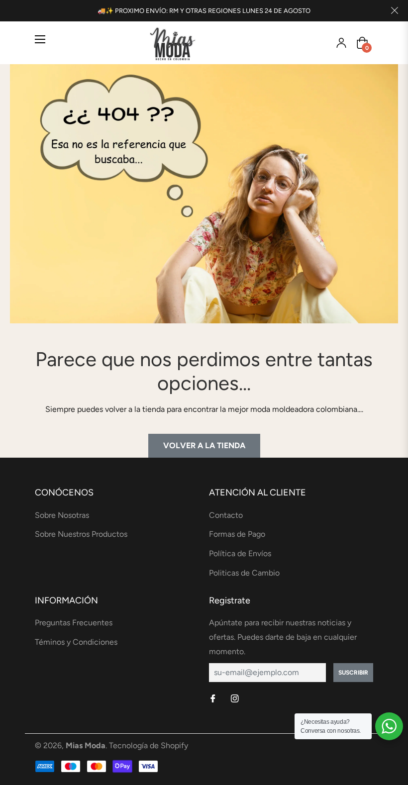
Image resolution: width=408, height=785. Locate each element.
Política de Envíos (240, 553)
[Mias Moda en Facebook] (214, 699)
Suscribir (353, 672)
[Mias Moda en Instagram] (236, 699)
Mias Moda (85, 745)
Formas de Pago (237, 534)
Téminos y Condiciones (76, 642)
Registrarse (341, 42)
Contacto (226, 515)
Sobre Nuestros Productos (81, 534)
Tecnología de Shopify (148, 745)
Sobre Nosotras (62, 515)
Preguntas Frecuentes (73, 622)
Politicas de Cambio (244, 573)
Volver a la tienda (204, 445)
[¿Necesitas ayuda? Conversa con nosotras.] (389, 726)
